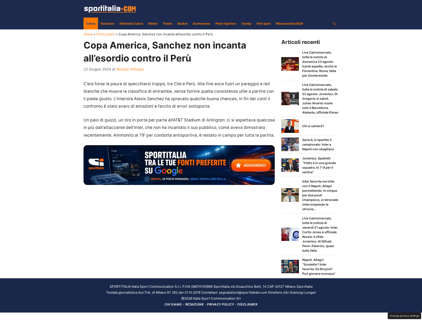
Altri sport (263, 23)
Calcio (90, 23)
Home (88, 34)
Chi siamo (173, 304)
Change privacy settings (404, 315)
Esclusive (107, 23)
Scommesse (201, 23)
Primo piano (105, 34)
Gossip (246, 23)
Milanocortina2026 (289, 23)
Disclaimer (247, 304)
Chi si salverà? (313, 126)
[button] (334, 23)
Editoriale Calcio (131, 23)
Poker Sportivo (225, 23)
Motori (153, 23)
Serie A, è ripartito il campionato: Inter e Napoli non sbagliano (318, 144)
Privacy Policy (220, 304)
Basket (182, 23)
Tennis (167, 23)
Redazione (194, 304)
